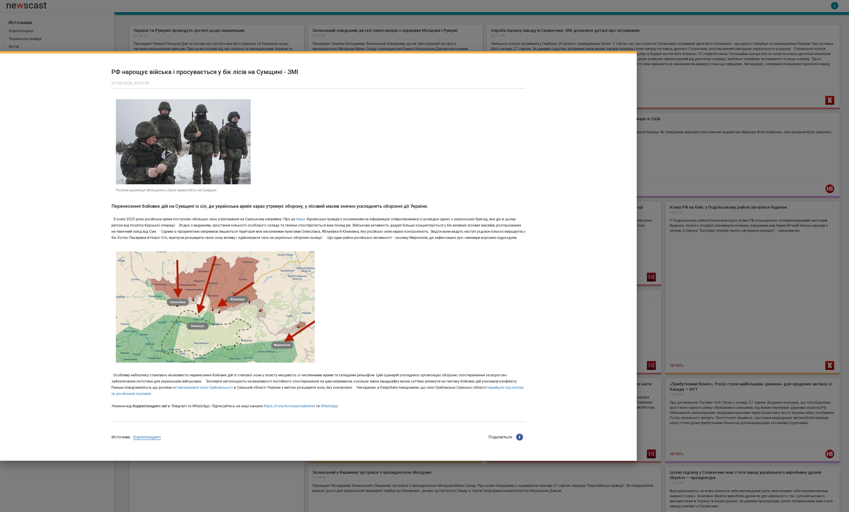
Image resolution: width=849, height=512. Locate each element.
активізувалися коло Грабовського (203, 387)
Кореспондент (147, 437)
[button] (519, 437)
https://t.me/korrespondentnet (289, 406)
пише (300, 219)
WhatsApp (329, 406)
